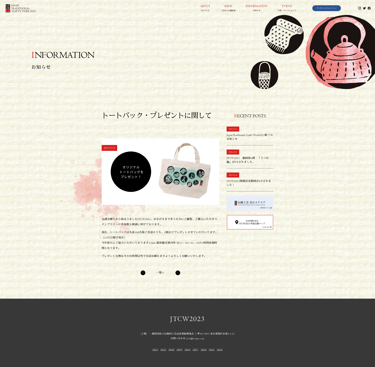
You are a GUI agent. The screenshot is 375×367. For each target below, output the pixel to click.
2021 (163, 349)
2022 (155, 349)
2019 (179, 349)
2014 (220, 349)
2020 (171, 349)
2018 (187, 349)
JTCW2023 (187, 319)
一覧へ (160, 272)
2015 (212, 349)
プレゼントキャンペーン (326, 8)
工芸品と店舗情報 (228, 8)
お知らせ (256, 8)
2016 (204, 349)
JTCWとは (205, 8)
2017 (195, 349)
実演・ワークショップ (287, 8)
